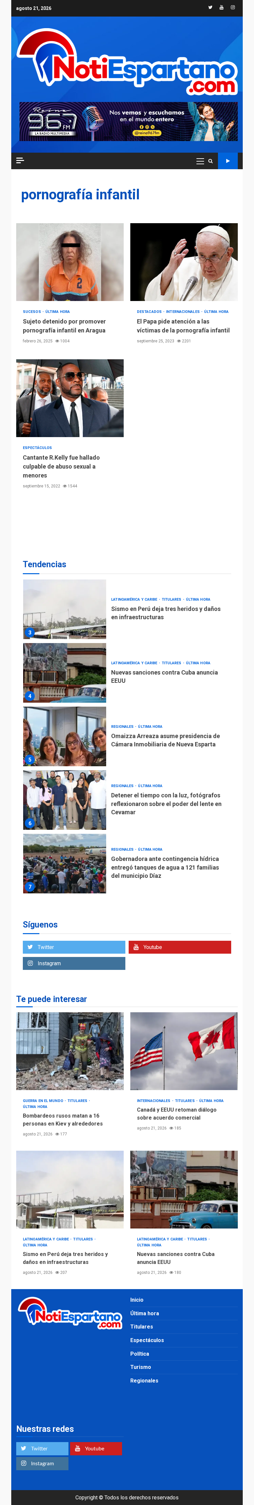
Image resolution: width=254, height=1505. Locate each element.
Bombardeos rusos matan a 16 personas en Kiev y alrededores (70, 1051)
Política (139, 1354)
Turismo (140, 1367)
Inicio (137, 1300)
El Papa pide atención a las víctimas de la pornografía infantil (184, 262)
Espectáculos (37, 448)
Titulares (172, 599)
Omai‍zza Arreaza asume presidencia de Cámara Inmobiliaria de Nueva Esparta (64, 736)
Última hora (57, 312)
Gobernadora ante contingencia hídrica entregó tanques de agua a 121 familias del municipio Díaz (64, 863)
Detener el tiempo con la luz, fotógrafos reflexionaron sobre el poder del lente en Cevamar (64, 800)
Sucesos (32, 312)
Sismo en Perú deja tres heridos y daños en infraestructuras (64, 609)
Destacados (150, 312)
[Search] (210, 161)
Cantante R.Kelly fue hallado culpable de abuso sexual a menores (70, 398)
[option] (127, 611)
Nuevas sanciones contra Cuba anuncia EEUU (64, 673)
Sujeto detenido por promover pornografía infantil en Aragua (70, 262)
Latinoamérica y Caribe (134, 599)
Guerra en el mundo (43, 1101)
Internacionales (183, 312)
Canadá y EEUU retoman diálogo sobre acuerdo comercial (184, 1051)
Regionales (123, 726)
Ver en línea (228, 161)
